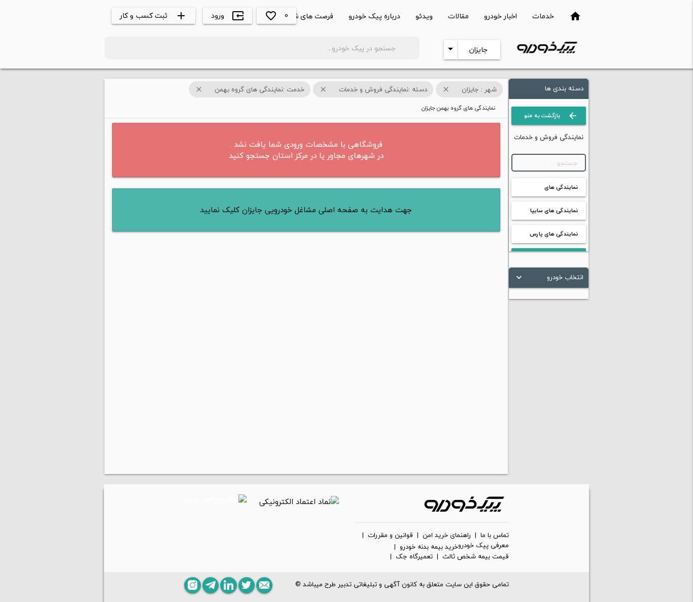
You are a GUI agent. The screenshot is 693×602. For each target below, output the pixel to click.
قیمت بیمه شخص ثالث (475, 557)
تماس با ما (494, 535)
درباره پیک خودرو (374, 16)
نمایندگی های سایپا (554, 210)
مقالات (458, 16)
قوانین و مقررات (390, 535)
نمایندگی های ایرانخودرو (561, 189)
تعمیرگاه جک (414, 557)
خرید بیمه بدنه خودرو (429, 547)
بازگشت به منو (551, 116)
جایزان (478, 49)
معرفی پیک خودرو (483, 546)
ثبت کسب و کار (154, 15)
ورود (227, 15)
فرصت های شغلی (307, 16)
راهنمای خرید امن (447, 535)
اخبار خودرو (500, 16)
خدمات (543, 16)
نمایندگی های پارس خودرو (554, 236)
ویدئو (424, 16)
